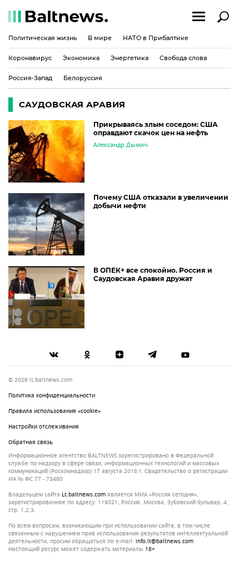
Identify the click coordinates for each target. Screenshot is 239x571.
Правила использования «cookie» (54, 411)
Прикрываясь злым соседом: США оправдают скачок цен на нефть (155, 128)
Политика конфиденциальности (51, 395)
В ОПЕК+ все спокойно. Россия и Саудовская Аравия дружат (152, 274)
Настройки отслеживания (43, 426)
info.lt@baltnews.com (164, 541)
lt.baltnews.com (84, 495)
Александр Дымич (120, 144)
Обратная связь (30, 442)
